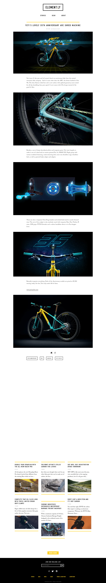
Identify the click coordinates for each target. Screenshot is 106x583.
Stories (43, 16)
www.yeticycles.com (32, 290)
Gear (53, 16)
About (63, 16)
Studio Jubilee (58, 582)
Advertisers (72, 576)
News (45, 576)
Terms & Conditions (61, 576)
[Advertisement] (53, 454)
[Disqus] (53, 384)
